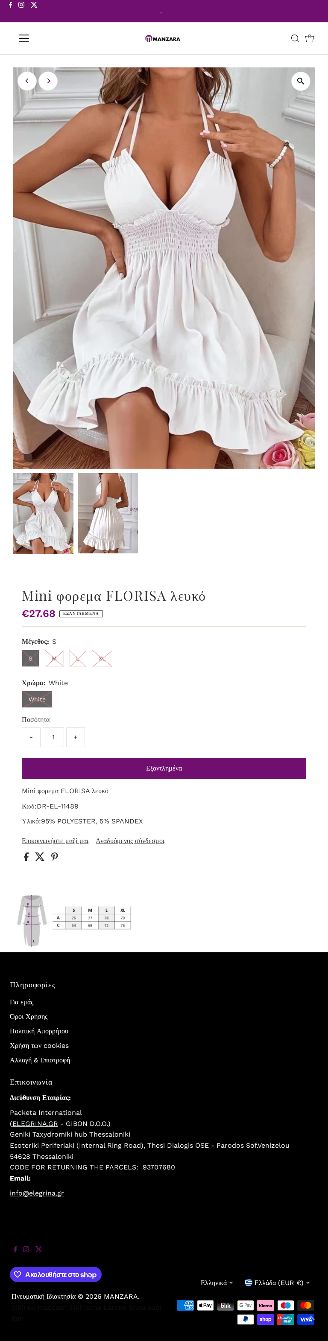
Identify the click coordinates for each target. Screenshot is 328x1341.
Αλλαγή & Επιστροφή (40, 1060)
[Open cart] (309, 38)
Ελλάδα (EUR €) (279, 1283)
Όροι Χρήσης (28, 1016)
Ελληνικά (214, 1283)
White (37, 699)
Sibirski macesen (39, 1307)
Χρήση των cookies (39, 1045)
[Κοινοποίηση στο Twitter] (41, 859)
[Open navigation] (48, 38)
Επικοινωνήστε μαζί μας (55, 841)
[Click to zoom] (300, 81)
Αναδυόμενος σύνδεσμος (130, 841)
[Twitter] (34, 12)
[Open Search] (295, 38)
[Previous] (27, 80)
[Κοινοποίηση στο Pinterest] (54, 859)
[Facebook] (11, 12)
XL (102, 658)
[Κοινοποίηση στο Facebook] (27, 859)
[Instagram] (21, 12)
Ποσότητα (36, 720)
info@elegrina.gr (37, 1193)
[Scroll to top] (310, 1323)
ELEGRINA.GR (35, 1124)
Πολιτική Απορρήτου (39, 1031)
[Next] (48, 80)
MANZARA (121, 1296)
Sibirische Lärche (97, 1307)
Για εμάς (21, 1002)
